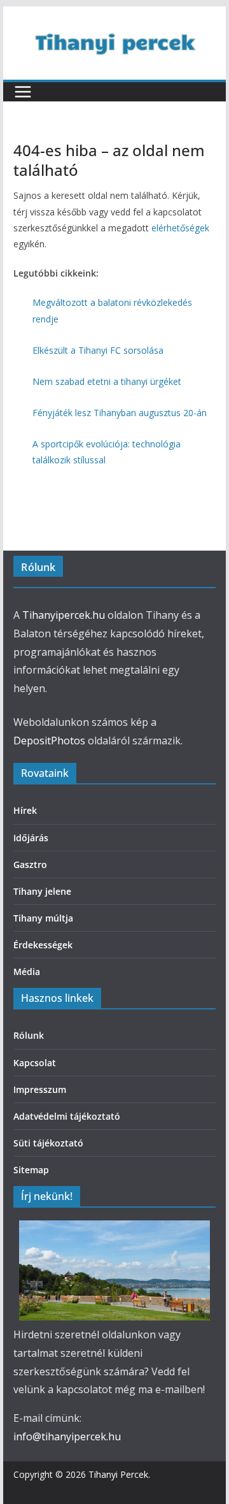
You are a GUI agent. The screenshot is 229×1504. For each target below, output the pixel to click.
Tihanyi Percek (118, 1474)
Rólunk (28, 1035)
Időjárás (30, 838)
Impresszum (39, 1089)
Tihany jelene (42, 891)
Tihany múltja (43, 918)
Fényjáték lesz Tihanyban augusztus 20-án (119, 413)
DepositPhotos (49, 741)
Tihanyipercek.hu (63, 615)
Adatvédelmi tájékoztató (66, 1116)
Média (26, 971)
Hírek (25, 810)
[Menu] (22, 91)
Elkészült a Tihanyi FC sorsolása (97, 350)
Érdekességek (43, 945)
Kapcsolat (34, 1063)
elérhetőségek (180, 228)
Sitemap (31, 1170)
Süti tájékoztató (48, 1143)
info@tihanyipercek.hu (67, 1436)
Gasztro (30, 864)
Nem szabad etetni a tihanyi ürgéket (106, 381)
